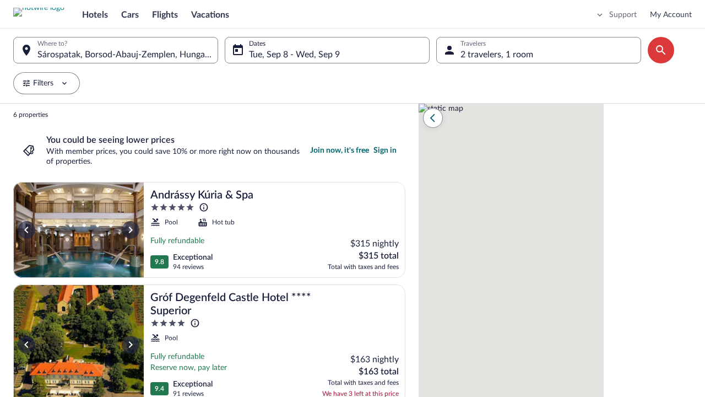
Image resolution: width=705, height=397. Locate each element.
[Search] (661, 50)
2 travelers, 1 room (496, 54)
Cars (130, 14)
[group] (209, 250)
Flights (165, 14)
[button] (433, 118)
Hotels (95, 14)
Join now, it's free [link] (339, 150)
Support (623, 15)
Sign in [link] (385, 150)
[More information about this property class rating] (204, 207)
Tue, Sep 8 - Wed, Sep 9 (294, 54)
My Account (671, 15)
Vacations (210, 14)
